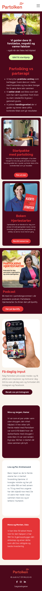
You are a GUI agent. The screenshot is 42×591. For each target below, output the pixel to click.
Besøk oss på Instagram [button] (17, 392)
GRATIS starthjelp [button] (21, 57)
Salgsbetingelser (21, 586)
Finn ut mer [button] (21, 175)
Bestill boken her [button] (21, 241)
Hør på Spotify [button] (13, 309)
